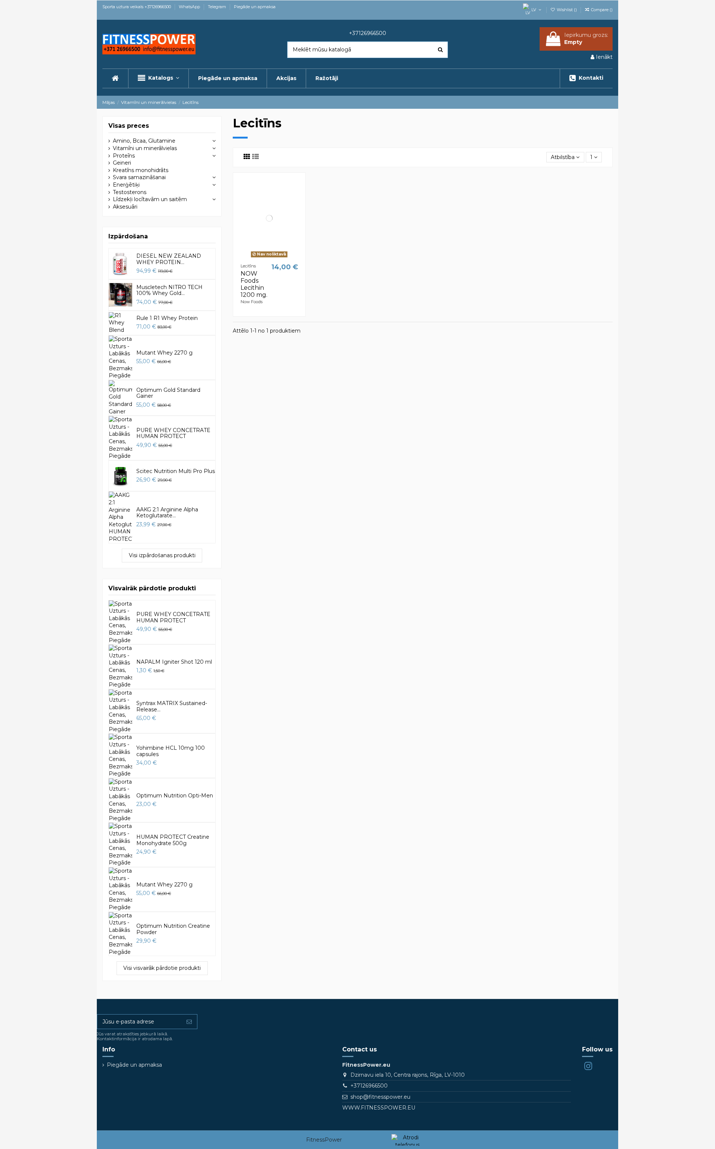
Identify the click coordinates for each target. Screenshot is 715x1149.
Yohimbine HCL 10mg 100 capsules (170, 751)
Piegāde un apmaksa (255, 6)
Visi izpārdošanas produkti (162, 555)
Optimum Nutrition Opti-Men (174, 795)
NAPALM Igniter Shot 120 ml (174, 661)
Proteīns (124, 155)
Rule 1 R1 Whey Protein (167, 318)
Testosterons (129, 192)
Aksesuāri (125, 206)
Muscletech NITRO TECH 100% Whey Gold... (169, 290)
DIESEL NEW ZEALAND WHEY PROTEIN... (168, 259)
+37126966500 (369, 1085)
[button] (158, 78)
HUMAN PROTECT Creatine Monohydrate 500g (172, 840)
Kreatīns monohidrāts (140, 170)
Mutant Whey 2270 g (164, 352)
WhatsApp (190, 6)
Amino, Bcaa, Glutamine (144, 140)
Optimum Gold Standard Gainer (168, 393)
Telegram (217, 6)
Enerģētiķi (126, 184)
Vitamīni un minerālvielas (145, 148)
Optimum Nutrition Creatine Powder (173, 929)
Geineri (122, 162)
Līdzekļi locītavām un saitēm (150, 199)
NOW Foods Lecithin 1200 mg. (254, 284)
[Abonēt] (189, 1022)
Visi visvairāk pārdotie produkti (162, 968)
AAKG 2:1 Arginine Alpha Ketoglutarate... (167, 512)
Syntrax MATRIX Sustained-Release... (171, 706)
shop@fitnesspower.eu (380, 1097)
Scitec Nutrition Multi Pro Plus (175, 471)
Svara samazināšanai (139, 177)
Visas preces (128, 125)
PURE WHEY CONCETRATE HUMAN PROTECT (173, 433)
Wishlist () (567, 9)
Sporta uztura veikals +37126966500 (137, 6)
